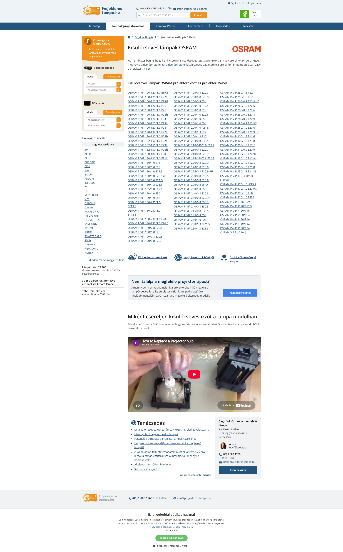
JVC (86, 187)
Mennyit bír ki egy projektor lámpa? (156, 434)
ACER (87, 154)
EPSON (88, 174)
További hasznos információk (194, 475)
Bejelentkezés (238, 3)
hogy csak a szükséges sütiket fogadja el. (171, 526)
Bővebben (171, 530)
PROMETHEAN (92, 219)
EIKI (86, 170)
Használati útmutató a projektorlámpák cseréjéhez (165, 438)
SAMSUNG (90, 224)
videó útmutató (175, 64)
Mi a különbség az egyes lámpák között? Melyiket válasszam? (171, 429)
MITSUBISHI (91, 195)
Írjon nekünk (238, 470)
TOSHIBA (89, 244)
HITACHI (89, 178)
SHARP (88, 232)
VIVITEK (88, 252)
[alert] (171, 530)
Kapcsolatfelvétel (240, 292)
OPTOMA (89, 203)
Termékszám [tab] (113, 76)
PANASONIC (91, 211)
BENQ (87, 158)
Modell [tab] (90, 76)
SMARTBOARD (92, 236)
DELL (87, 166)
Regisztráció (254, 3)
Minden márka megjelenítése (106, 260)
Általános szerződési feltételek (152, 464)
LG (86, 191)
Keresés (198, 15)
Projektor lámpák (144, 37)
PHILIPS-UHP (91, 215)
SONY (87, 240)
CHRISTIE (89, 162)
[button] (171, 546)
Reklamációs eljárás (146, 469)
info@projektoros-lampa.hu (192, 8)
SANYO (88, 228)
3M (86, 150)
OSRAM (148, 92)
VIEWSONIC (91, 248)
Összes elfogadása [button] (172, 537)
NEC (87, 199)
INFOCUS (89, 182)
